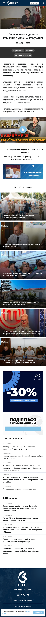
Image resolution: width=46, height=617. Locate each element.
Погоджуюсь (38, 612)
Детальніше (23, 446)
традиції (30, 50)
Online (34, 3)
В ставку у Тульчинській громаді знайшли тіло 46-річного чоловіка (21, 157)
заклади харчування (23, 55)
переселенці (18, 50)
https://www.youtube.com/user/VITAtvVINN (23, 171)
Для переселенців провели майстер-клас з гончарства (25, 150)
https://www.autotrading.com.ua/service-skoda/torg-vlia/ (23, 391)
